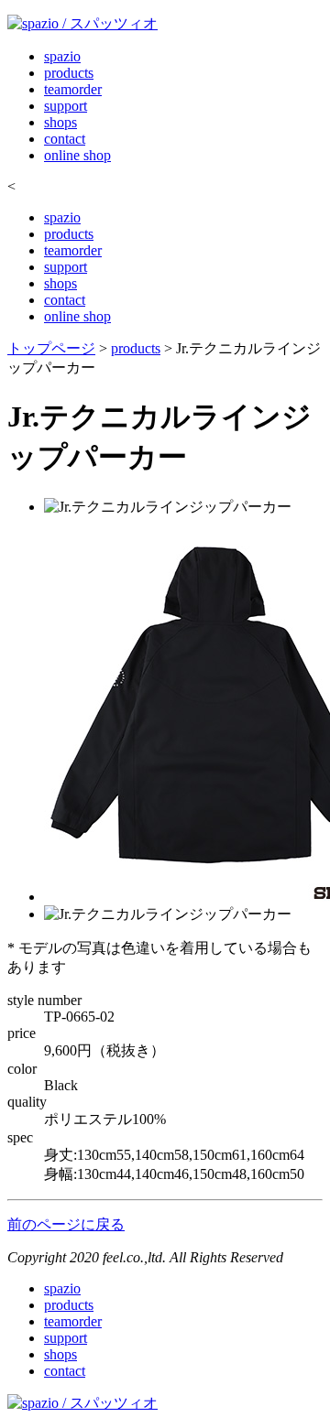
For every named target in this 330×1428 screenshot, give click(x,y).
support (65, 106)
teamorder (73, 89)
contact (64, 138)
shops (60, 122)
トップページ (51, 348)
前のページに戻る (66, 1224)
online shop (77, 155)
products (69, 73)
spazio (62, 56)
